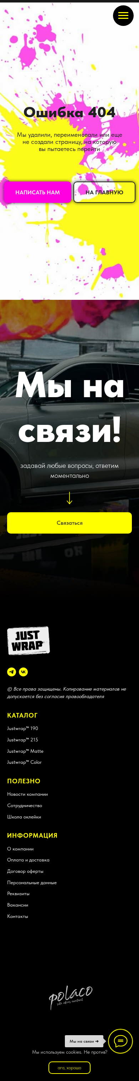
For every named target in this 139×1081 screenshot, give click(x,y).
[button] (37, 583)
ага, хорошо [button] (69, 1067)
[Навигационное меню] (123, 15)
